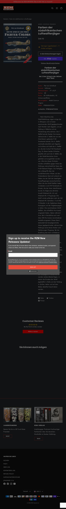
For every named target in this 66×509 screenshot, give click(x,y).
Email (10, 251)
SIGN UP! (33, 267)
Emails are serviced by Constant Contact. (48, 262)
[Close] (58, 236)
